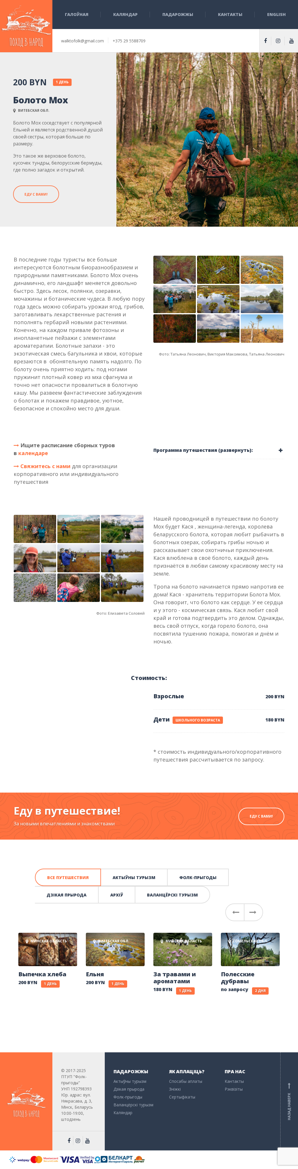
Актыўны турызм (134, 877)
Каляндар (125, 14)
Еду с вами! (36, 194)
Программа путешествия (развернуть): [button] (203, 450)
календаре (33, 453)
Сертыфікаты (182, 1097)
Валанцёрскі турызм (172, 895)
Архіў (116, 895)
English (276, 14)
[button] (234, 912)
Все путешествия (68, 877)
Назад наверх (289, 1101)
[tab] (218, 450)
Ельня (95, 974)
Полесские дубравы (237, 978)
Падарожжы (177, 14)
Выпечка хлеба (42, 974)
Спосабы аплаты (185, 1081)
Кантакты (230, 14)
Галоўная (76, 14)
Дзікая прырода (66, 895)
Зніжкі (175, 1089)
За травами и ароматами (174, 978)
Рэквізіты (234, 1089)
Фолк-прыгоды (198, 877)
